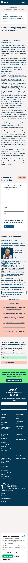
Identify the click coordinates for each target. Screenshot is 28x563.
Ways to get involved (21, 458)
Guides (17, 423)
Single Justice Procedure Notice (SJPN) (14, 323)
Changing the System (4, 435)
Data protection (5, 495)
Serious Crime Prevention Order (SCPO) (14, 327)
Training (3, 456)
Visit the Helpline (20, 428)
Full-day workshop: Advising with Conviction (5, 466)
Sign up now (13, 404)
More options (6, 559)
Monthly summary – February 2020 (12, 275)
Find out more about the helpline (11, 287)
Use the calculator (20, 426)
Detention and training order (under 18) (14, 331)
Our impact (4, 419)
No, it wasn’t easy (10, 362)
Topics (17, 418)
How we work (4, 422)
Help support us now (13, 380)
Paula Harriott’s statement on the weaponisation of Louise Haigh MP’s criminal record (13, 245)
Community (19, 434)
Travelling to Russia (14, 303)
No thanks (16, 556)
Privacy (3, 493)
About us (3, 414)
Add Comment (22, 177)
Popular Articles (19, 421)
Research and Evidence (4, 441)
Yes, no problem (7, 556)
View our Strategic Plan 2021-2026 (5, 427)
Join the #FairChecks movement (6, 445)
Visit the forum (19, 442)
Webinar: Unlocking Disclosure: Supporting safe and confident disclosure (6, 460)
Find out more (6, 21)
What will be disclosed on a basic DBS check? (14, 318)
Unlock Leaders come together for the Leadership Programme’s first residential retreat (13, 263)
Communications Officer (9, 240)
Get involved (19, 456)
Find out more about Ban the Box (6, 449)
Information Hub (6, 42)
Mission (3, 417)
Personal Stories (20, 437)
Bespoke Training (5, 470)
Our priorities (4, 438)
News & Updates (13, 7)
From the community (20, 439)
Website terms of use (6, 498)
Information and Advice (20, 415)
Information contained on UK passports (14, 313)
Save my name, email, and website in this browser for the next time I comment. (13, 221)
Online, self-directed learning (6, 473)
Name (5, 207)
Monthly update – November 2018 (12, 284)
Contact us (3, 501)
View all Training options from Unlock (6, 477)
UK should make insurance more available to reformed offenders (11, 293)
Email (5, 213)
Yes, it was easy (9, 358)
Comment (6, 190)
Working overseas (14, 299)
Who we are (4, 424)
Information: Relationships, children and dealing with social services (14, 308)
